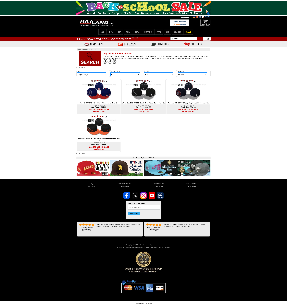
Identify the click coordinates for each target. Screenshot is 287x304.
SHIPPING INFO (192, 184)
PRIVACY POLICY (125, 184)
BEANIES (177, 32)
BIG (167, 32)
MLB (102, 32)
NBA (119, 32)
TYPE (159, 32)
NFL (111, 32)
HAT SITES (192, 187)
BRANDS (148, 32)
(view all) (151, 158)
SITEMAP (149, 303)
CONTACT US (159, 184)
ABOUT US (159, 187)
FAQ (91, 184)
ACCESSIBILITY (140, 303)
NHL (128, 32)
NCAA (137, 32)
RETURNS (125, 187)
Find (207, 39)
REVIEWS (91, 187)
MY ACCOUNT (185, 17)
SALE (188, 32)
